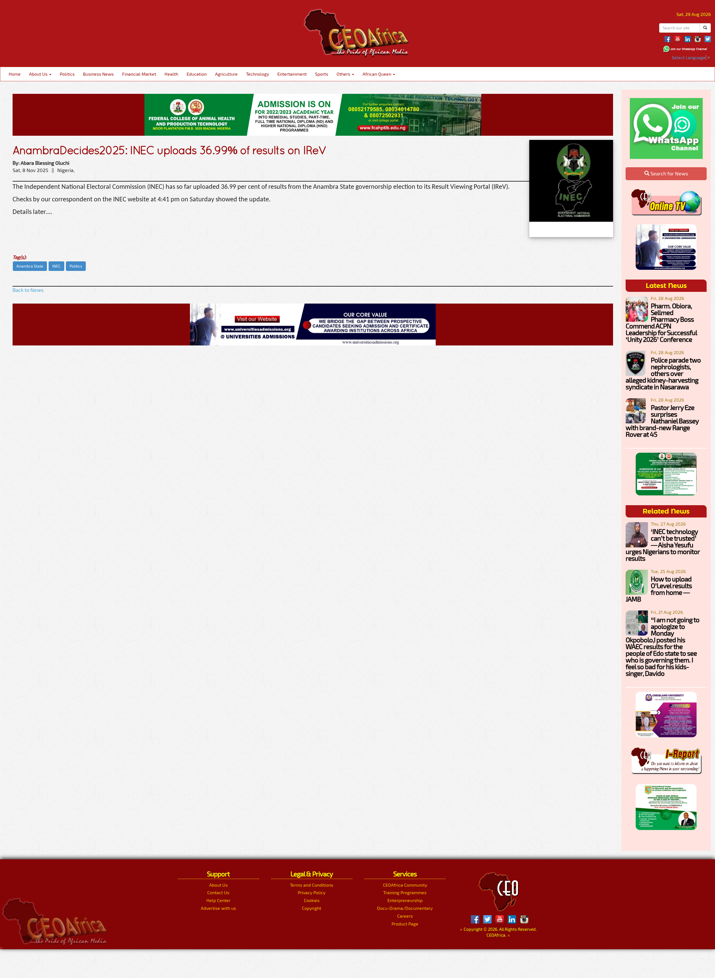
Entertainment (292, 74)
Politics (67, 74)
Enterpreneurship (405, 900)
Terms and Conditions (311, 885)
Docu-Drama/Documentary (405, 908)
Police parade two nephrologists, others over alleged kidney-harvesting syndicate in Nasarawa (663, 373)
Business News (98, 74)
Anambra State (29, 266)
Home (15, 74)
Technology (257, 74)
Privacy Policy (311, 892)
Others (344, 74)
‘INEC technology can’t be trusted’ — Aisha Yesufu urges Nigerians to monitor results (663, 544)
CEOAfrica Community (405, 885)
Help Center (218, 900)
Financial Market (139, 74)
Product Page (405, 923)
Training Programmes (404, 892)
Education (197, 74)
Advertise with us (218, 908)
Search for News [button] (668, 173)
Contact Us (218, 892)
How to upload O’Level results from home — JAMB (659, 589)
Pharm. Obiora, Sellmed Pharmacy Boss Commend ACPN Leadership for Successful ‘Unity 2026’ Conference (661, 322)
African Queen (377, 74)
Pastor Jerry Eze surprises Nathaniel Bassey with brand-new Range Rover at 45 (662, 420)
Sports (321, 74)
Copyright (311, 908)
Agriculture (226, 74)
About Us (39, 74)
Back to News (28, 290)
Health (171, 74)
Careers (405, 916)
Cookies (312, 900)
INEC (56, 266)
